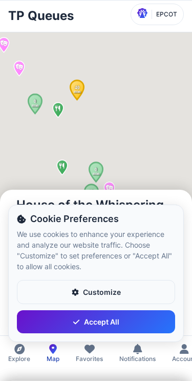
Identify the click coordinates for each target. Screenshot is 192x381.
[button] (35, 103)
